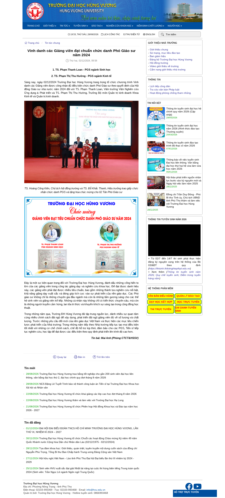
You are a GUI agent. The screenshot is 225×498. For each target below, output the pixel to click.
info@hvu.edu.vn (95, 489)
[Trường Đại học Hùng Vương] (112, 21)
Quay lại (61, 357)
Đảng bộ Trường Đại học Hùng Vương (171, 59)
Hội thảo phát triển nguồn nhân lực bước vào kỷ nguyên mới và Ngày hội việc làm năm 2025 (183, 180)
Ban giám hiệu (158, 56)
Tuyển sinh (79, 26)
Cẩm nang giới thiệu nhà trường (167, 69)
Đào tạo (96, 26)
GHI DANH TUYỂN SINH (185, 309)
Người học (174, 26)
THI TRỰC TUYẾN (160, 309)
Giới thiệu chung (159, 49)
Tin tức (64, 26)
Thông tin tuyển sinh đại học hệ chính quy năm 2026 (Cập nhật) (183, 111)
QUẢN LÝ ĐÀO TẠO (188, 295)
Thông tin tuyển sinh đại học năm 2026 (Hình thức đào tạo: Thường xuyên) (183, 128)
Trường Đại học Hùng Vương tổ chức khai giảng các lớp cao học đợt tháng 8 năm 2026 (88, 393)
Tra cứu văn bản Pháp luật (164, 89)
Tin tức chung (52, 42)
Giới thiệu (48, 26)
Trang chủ (33, 26)
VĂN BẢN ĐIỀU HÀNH (160, 295)
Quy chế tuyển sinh (167, 275)
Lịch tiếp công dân (160, 86)
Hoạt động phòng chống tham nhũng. (170, 92)
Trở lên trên (103, 357)
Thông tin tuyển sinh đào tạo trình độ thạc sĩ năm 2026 (182, 144)
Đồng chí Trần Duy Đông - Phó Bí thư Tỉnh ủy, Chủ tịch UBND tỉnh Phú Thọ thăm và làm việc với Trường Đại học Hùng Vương (183, 200)
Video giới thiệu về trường (164, 66)
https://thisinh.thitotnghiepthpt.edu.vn (169, 268)
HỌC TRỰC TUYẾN (188, 301)
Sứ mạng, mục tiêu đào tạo (165, 52)
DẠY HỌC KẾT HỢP (160, 301)
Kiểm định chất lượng (149, 26)
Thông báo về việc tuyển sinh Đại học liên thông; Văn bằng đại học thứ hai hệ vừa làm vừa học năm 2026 (183, 164)
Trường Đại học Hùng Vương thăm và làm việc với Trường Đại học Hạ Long (81, 400)
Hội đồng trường (159, 62)
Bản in (81, 357)
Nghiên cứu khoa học (118, 26)
